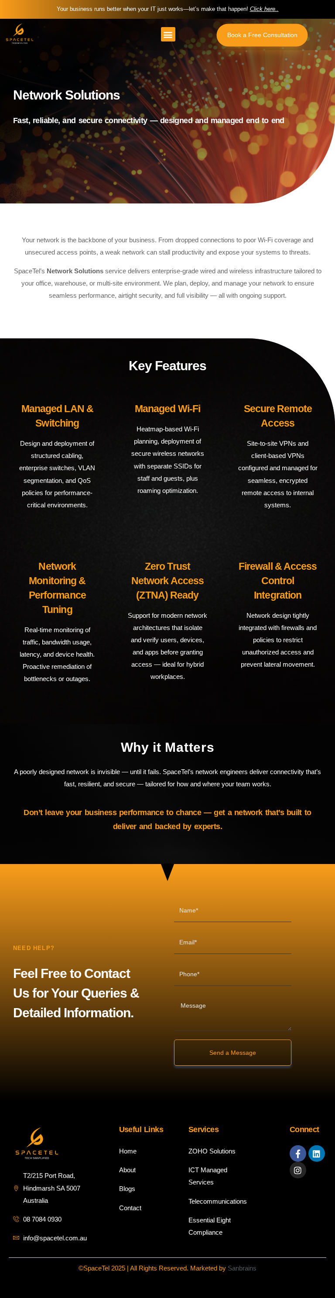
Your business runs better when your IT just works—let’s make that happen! (168, 9)
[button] (168, 34)
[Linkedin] (316, 1153)
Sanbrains (242, 1268)
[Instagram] (298, 1170)
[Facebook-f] (298, 1153)
